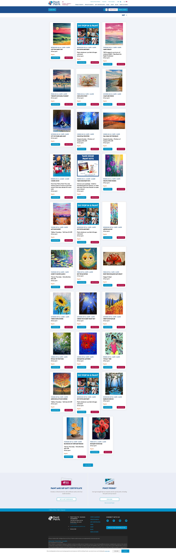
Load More (88, 465)
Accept (125, 551)
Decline (116, 551)
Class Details (55, 57)
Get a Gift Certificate (66, 499)
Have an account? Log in (109, 502)
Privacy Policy (58, 541)
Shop (112, 4)
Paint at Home (124, 4)
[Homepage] (58, 518)
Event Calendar (95, 517)
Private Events (89, 4)
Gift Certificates (100, 4)
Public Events (79, 4)
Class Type (52, 9)
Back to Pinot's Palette (95, 1)
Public (113, 9)
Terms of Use (51, 541)
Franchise (104, 1)
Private (123, 9)
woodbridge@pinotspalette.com (77, 526)
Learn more (107, 551)
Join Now (109, 499)
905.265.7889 (73, 529)
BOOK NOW (69, 57)
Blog (116, 4)
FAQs (107, 4)
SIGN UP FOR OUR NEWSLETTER (116, 527)
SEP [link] (123, 15)
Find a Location (111, 1)
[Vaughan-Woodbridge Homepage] (54, 3)
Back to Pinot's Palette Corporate (57, 510)
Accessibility (64, 541)
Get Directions (73, 523)
